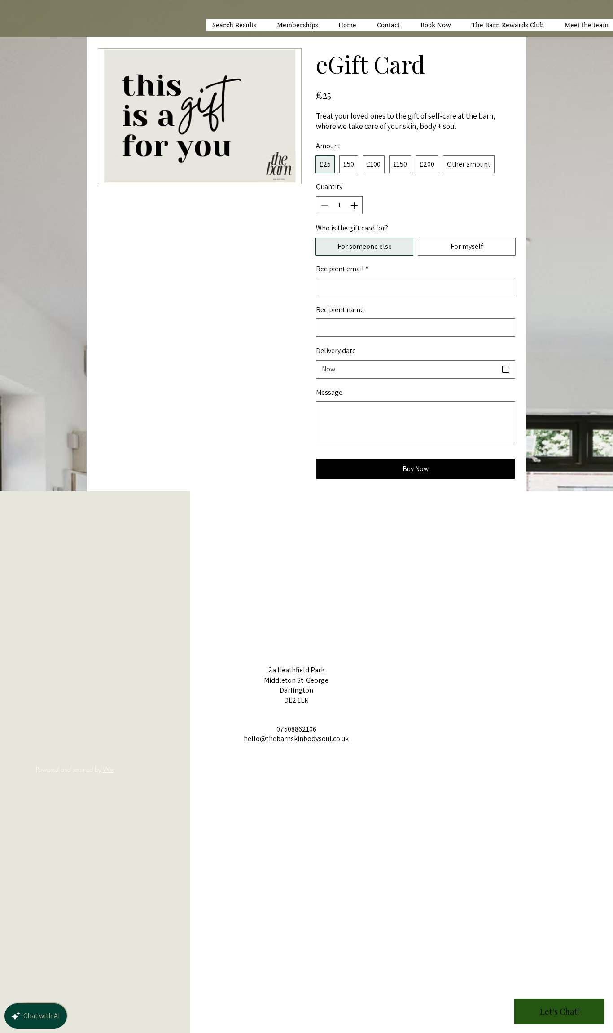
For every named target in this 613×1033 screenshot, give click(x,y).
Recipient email (342, 269)
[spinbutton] (339, 205)
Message (329, 392)
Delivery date (336, 350)
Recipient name (340, 309)
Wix (108, 769)
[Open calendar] (505, 369)
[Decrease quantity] (323, 205)
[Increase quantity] (355, 205)
